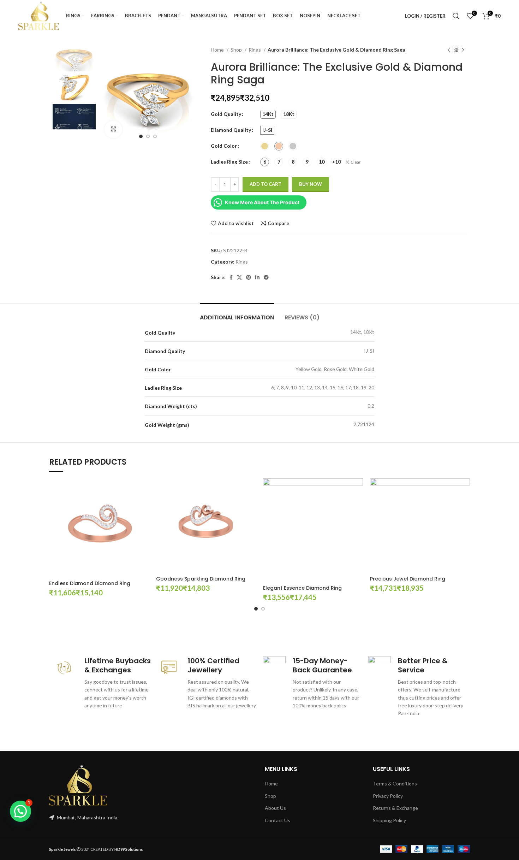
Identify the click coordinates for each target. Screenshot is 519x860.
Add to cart (265, 184)
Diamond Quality (231, 130)
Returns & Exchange (395, 808)
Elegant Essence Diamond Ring (302, 587)
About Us (275, 808)
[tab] (237, 314)
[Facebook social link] (231, 277)
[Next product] (462, 50)
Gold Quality (226, 114)
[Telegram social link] (266, 277)
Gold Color (224, 146)
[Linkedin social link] (257, 277)
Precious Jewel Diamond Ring (407, 578)
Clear (356, 162)
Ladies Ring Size (229, 162)
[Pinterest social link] (248, 277)
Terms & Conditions (395, 784)
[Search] (456, 16)
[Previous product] (448, 50)
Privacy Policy (388, 796)
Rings (255, 50)
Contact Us (277, 820)
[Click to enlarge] (113, 129)
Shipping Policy (389, 820)
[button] (20, 811)
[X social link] (239, 277)
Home (218, 50)
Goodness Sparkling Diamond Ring (200, 578)
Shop (237, 50)
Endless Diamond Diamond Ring (89, 583)
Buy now (310, 184)
